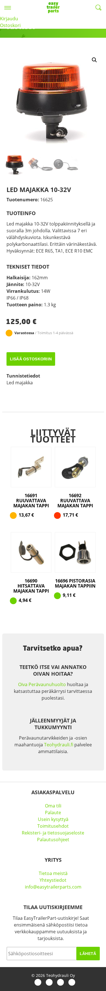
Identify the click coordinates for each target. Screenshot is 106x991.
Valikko (7, 7)
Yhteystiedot (53, 880)
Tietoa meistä (53, 873)
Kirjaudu (9, 18)
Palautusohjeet (53, 839)
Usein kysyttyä (53, 819)
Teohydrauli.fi (58, 745)
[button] (94, 60)
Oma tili (53, 806)
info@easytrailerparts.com (53, 887)
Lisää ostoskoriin (31, 359)
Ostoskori (10, 25)
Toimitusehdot (53, 826)
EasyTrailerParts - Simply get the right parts (53, 7)
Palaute (53, 812)
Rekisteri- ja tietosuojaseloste (53, 833)
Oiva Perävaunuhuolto (42, 684)
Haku (98, 7)
